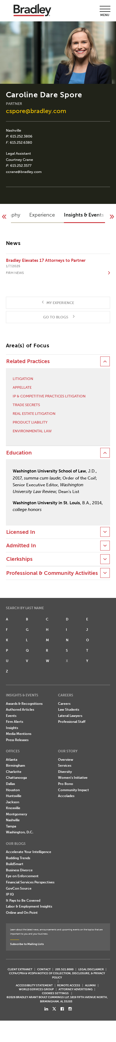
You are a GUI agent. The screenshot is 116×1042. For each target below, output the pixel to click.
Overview (65, 760)
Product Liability (30, 422)
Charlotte (13, 772)
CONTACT (44, 969)
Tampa (11, 826)
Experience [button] (42, 215)
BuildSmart (14, 864)
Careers (64, 704)
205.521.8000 (64, 969)
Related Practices (28, 361)
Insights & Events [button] (84, 215)
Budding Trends (18, 858)
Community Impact (73, 790)
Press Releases (17, 740)
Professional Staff (71, 722)
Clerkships (19, 559)
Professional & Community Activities (52, 573)
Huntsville (13, 796)
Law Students (68, 710)
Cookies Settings (55, 993)
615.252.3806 (21, 136)
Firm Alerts (14, 722)
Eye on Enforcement (22, 876)
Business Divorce (19, 870)
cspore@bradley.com (36, 111)
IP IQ (10, 894)
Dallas (10, 784)
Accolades (66, 796)
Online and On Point (22, 913)
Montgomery (16, 814)
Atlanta (11, 760)
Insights (12, 728)
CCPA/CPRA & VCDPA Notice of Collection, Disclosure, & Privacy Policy (57, 975)
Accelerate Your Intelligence (28, 852)
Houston (13, 790)
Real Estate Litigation (34, 413)
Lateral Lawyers (70, 716)
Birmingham (15, 766)
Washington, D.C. (19, 832)
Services (64, 766)
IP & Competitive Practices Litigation (49, 396)
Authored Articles (20, 710)
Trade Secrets (26, 405)
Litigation (23, 379)
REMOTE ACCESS (68, 985)
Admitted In (21, 546)
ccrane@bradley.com (24, 172)
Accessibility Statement (34, 985)
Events (11, 716)
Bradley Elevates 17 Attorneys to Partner (46, 260)
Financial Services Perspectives (30, 882)
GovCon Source (19, 888)
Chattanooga (16, 778)
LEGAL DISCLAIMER (91, 969)
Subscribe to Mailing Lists (27, 944)
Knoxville (13, 808)
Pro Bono (65, 784)
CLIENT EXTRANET (20, 969)
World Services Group (36, 989)
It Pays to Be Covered (23, 901)
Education (19, 453)
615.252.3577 (21, 165)
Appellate (22, 387)
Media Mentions (18, 734)
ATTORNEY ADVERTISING (76, 989)
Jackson (12, 802)
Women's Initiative (73, 778)
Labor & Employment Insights (29, 906)
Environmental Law (32, 431)
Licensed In (20, 532)
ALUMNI (90, 985)
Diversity (65, 772)
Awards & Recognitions (24, 704)
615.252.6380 (21, 142)
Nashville (13, 130)
